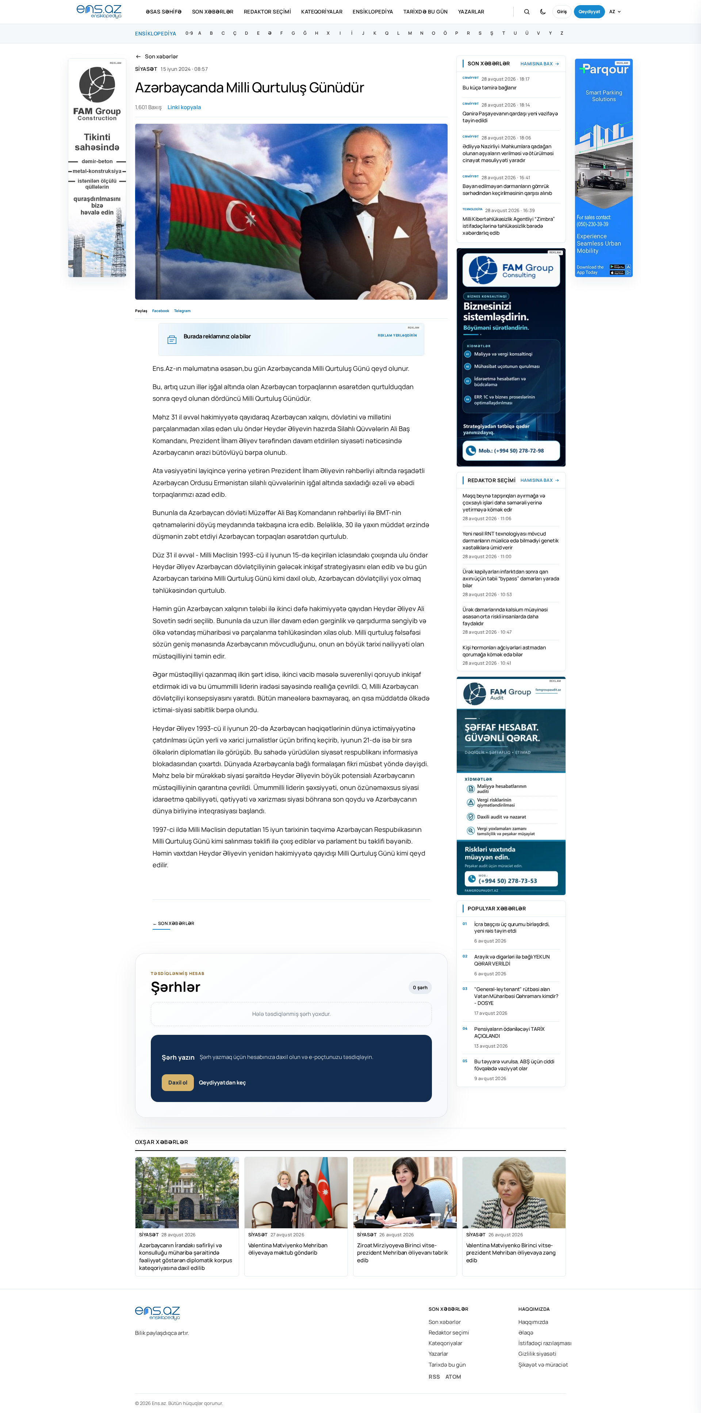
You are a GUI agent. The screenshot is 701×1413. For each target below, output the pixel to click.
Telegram (182, 310)
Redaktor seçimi (267, 11)
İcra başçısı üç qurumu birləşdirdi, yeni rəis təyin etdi (512, 927)
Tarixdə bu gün (425, 11)
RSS (434, 1377)
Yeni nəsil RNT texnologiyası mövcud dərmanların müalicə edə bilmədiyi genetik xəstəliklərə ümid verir (511, 540)
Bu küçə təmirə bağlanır (490, 87)
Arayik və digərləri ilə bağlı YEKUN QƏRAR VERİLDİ (512, 960)
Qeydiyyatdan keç (222, 1082)
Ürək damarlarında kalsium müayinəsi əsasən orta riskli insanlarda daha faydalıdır (505, 616)
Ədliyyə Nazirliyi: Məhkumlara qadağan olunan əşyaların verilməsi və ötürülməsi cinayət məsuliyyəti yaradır (508, 153)
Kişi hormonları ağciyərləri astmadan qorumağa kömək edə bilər (504, 651)
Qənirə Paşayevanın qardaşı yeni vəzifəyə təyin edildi (510, 117)
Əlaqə (525, 1332)
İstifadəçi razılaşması (545, 1343)
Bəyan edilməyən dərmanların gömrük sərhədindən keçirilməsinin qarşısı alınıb (507, 189)
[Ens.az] (99, 12)
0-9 (189, 33)
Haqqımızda (533, 1322)
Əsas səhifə (163, 11)
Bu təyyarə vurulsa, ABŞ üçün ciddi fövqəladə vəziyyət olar (514, 1065)
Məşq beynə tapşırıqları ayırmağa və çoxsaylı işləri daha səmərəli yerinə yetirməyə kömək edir (504, 502)
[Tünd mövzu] (543, 11)
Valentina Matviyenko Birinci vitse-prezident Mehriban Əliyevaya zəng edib (511, 1252)
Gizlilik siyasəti (537, 1354)
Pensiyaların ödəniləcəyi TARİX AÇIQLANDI (509, 1032)
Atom (453, 1377)
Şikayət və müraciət (543, 1364)
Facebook (160, 310)
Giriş (562, 11)
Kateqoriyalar (321, 11)
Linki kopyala (184, 107)
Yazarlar (471, 11)
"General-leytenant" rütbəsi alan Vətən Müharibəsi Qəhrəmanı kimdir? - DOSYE (516, 996)
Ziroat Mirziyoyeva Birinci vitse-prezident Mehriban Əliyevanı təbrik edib (402, 1252)
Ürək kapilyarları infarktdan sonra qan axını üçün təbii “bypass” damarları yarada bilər (511, 578)
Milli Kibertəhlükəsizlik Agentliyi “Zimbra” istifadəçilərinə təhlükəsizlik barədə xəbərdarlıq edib (509, 225)
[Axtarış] (527, 11)
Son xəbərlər (213, 11)
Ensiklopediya (373, 11)
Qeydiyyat (589, 11)
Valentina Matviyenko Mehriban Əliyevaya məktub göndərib (287, 1249)
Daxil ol (177, 1082)
